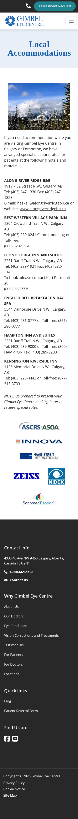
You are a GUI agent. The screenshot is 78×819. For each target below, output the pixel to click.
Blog (7, 701)
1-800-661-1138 (29, 4)
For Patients (13, 654)
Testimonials (14, 645)
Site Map (10, 795)
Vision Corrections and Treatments (31, 635)
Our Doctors (14, 616)
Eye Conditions (15, 626)
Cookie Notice (14, 789)
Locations (11, 674)
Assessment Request (54, 6)
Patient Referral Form (21, 710)
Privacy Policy (14, 782)
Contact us (19, 580)
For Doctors (13, 664)
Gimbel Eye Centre (40, 143)
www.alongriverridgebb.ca (43, 208)
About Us (11, 606)
